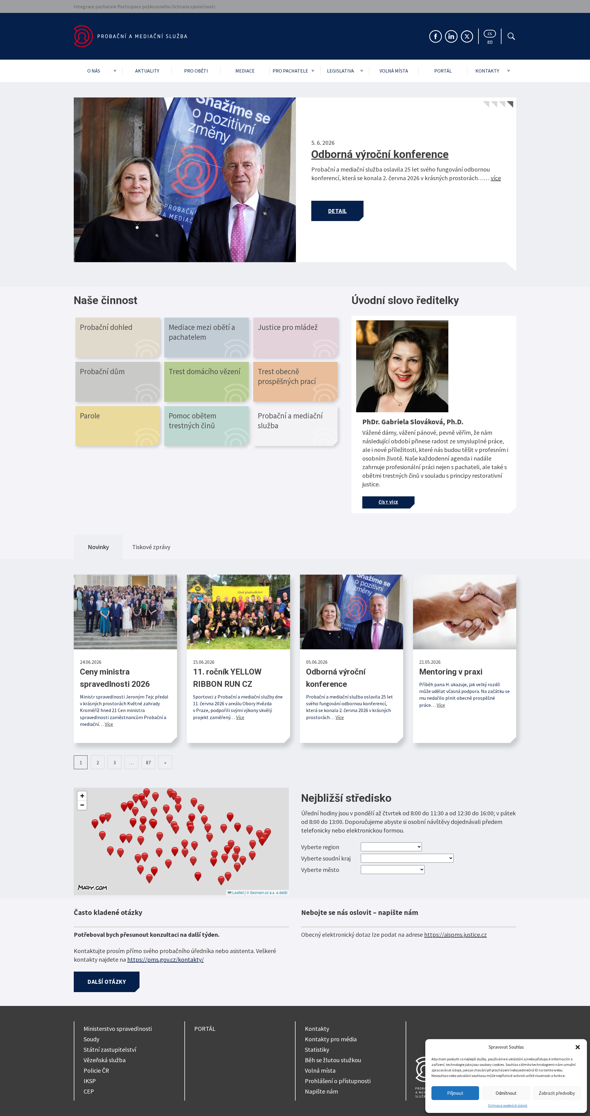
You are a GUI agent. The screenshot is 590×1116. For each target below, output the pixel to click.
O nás (93, 71)
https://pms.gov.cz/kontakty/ (165, 959)
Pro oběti (196, 71)
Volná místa (394, 71)
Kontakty (487, 71)
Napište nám (321, 1091)
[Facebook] (435, 36)
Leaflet (237, 892)
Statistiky (317, 1049)
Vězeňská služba (105, 1060)
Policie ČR (96, 1070)
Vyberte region (320, 847)
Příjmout (455, 1093)
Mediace (245, 71)
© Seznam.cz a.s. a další (266, 892)
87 (148, 762)
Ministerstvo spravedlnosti (118, 1028)
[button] (578, 1047)
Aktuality (147, 71)
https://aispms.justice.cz (455, 934)
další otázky (107, 981)
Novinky (98, 547)
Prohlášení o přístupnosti (338, 1081)
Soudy (91, 1039)
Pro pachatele (290, 71)
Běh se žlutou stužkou (333, 1060)
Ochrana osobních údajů (507, 1105)
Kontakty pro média (331, 1039)
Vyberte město (320, 869)
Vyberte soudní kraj (326, 858)
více (496, 178)
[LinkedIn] (451, 36)
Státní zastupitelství (110, 1049)
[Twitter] (467, 36)
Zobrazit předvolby (557, 1093)
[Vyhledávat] (511, 36)
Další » (165, 762)
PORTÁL (204, 1028)
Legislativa (340, 71)
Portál (443, 71)
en (490, 41)
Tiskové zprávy (151, 547)
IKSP (90, 1081)
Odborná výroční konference (380, 154)
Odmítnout (506, 1093)
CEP (89, 1091)
